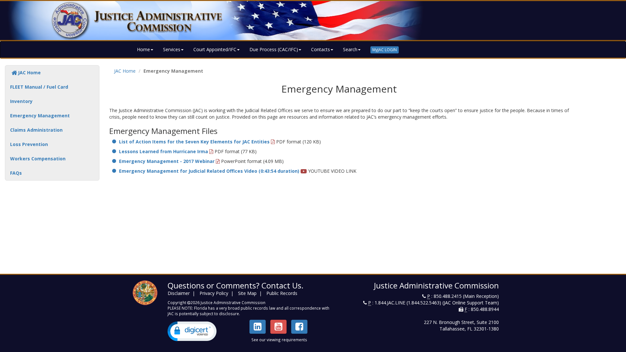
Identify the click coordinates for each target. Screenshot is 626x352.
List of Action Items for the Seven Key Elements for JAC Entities (194, 142)
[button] (192, 331)
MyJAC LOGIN (384, 49)
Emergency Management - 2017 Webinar (167, 161)
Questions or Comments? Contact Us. (236, 285)
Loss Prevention (29, 144)
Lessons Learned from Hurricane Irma (163, 151)
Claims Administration (36, 130)
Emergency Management (40, 115)
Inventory (21, 101)
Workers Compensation (38, 158)
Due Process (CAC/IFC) (273, 49)
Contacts (320, 49)
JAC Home (29, 72)
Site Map (247, 293)
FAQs (16, 173)
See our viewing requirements (279, 339)
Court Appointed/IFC (214, 49)
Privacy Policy (214, 293)
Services (171, 49)
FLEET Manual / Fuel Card (39, 87)
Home (143, 49)
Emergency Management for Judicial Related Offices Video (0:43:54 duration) (209, 171)
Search (350, 49)
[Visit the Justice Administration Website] (313, 20)
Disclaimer (179, 293)
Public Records (281, 293)
